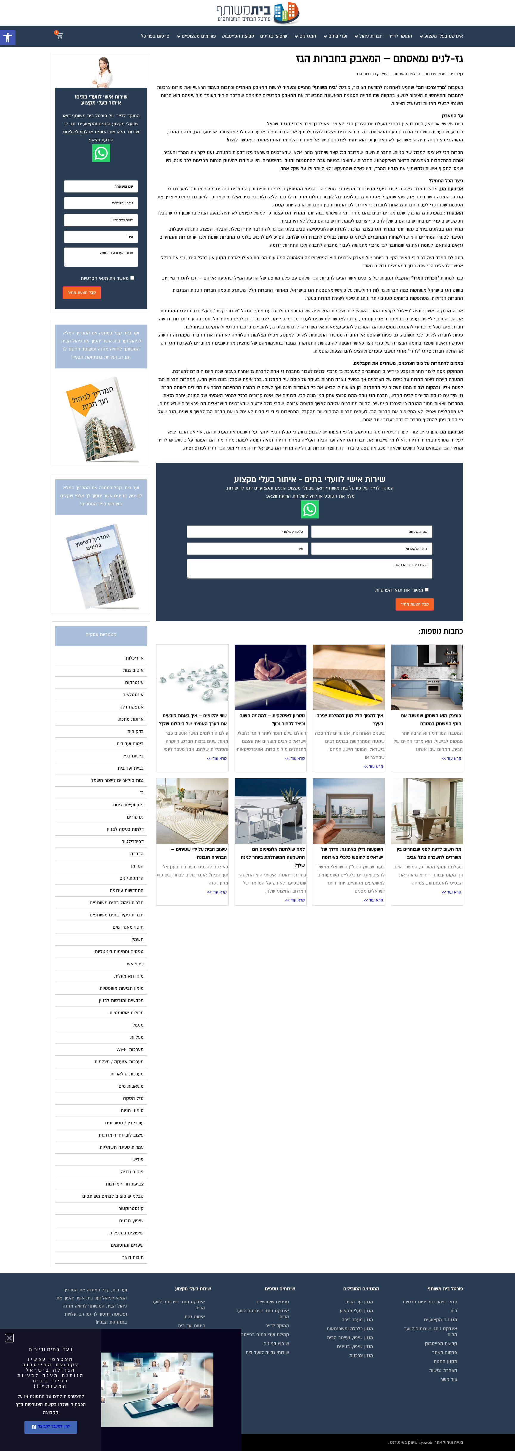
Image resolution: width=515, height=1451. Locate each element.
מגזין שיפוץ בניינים (355, 1347)
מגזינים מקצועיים (440, 1320)
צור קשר (448, 1379)
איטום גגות (194, 1317)
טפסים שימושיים (273, 1302)
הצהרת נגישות (443, 1370)
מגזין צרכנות (434, 74)
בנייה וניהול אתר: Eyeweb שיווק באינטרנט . (425, 1442)
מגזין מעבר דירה (357, 1320)
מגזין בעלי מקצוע (356, 1311)
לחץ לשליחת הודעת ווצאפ (291, 496)
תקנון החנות (445, 1361)
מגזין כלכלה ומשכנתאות (350, 1329)
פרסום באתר (444, 1353)
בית (453, 1311)
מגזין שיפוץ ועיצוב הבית (350, 1338)
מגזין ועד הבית (359, 1302)
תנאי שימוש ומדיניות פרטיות (430, 1302)
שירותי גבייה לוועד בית (267, 1353)
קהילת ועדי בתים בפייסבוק (263, 1335)
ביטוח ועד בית (191, 1326)
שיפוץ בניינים (276, 1344)
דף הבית (456, 74)
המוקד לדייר (277, 1326)
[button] (7, 37)
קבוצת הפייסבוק (441, 1344)
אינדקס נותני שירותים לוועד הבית (430, 1332)
